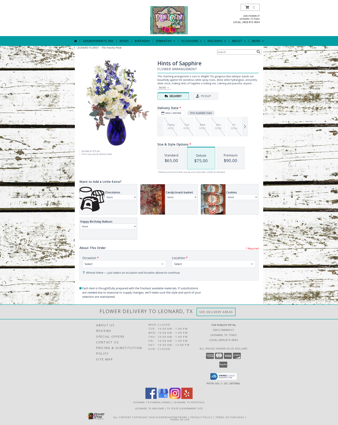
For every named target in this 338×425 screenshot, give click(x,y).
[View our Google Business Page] (163, 398)
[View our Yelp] (187, 398)
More (256, 41)
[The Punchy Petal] (169, 20)
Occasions (189, 41)
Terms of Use (180, 419)
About (237, 41)
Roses (124, 41)
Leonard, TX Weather (149, 408)
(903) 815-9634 (251, 22)
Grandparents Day (98, 41)
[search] (258, 52)
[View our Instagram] (175, 398)
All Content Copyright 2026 (134, 417)
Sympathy (164, 41)
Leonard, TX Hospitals (189, 402)
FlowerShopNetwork (171, 417)
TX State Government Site (185, 408)
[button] (250, 7)
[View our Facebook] (151, 398)
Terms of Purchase (230, 417)
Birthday (142, 41)
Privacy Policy (201, 417)
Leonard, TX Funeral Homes (152, 402)
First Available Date (201, 113)
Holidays (215, 41)
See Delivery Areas (216, 312)
